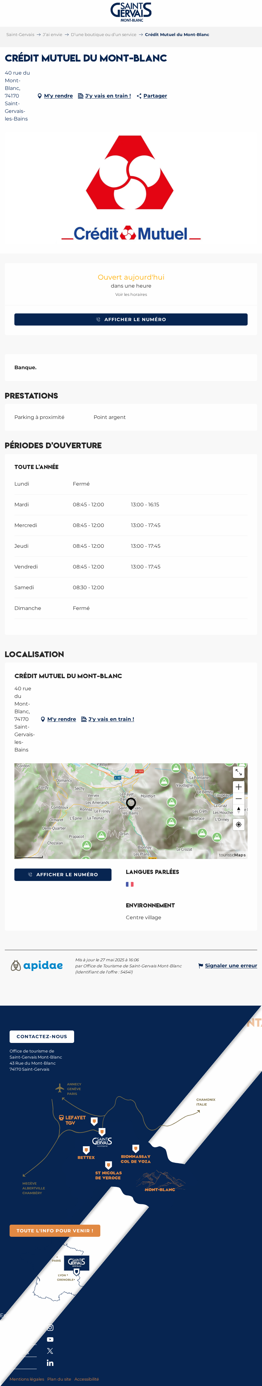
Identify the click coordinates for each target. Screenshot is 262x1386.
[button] (131, 188)
